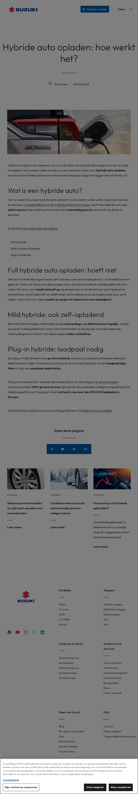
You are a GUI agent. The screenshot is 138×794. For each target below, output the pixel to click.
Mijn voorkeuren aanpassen (21, 787)
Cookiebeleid (11, 780)
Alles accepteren (121, 787)
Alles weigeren (95, 787)
